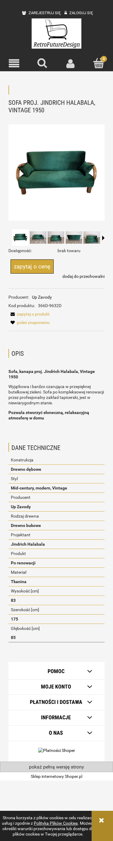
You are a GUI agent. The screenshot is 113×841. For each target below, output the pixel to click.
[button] (14, 63)
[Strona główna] (56, 33)
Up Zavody (42, 297)
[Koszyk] (99, 63)
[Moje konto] (71, 63)
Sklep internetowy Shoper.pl (56, 776)
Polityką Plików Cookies (56, 823)
